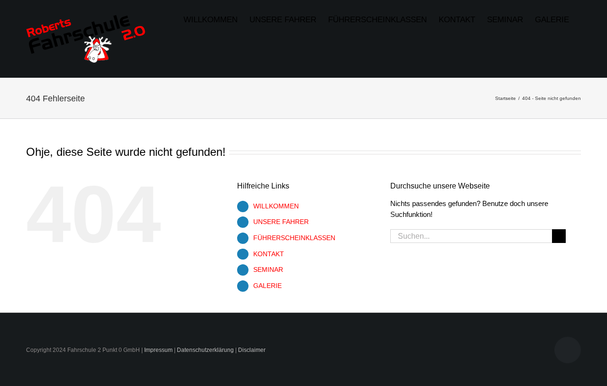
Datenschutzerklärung (205, 350)
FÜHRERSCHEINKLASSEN (294, 238)
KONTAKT (268, 254)
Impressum (158, 350)
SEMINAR (268, 269)
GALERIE (267, 285)
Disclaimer (252, 350)
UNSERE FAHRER (281, 221)
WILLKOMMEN (276, 206)
